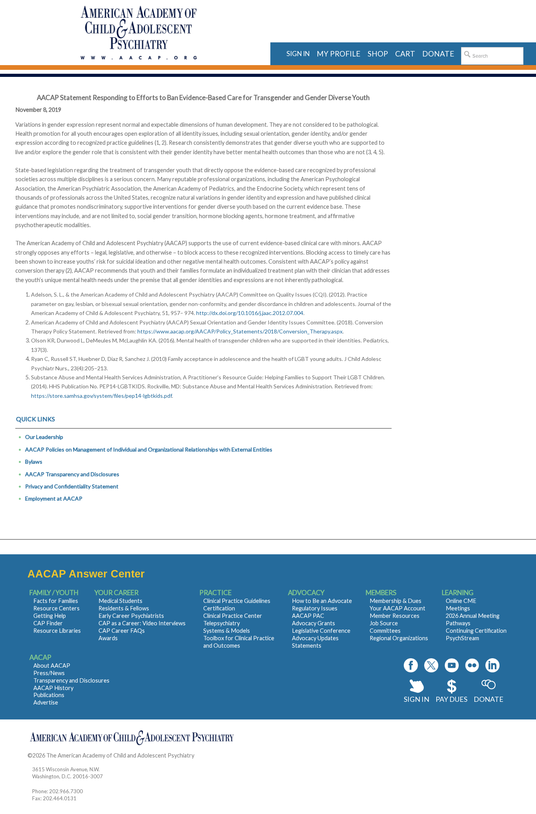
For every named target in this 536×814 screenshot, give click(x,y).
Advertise (45, 702)
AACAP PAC (308, 615)
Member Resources (394, 615)
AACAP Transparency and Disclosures (72, 474)
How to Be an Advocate (322, 600)
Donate (488, 699)
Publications (48, 695)
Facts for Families (55, 600)
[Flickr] (472, 665)
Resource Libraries (57, 630)
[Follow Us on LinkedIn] (492, 665)
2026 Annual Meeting (473, 615)
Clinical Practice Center (232, 615)
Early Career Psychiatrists (131, 615)
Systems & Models (226, 630)
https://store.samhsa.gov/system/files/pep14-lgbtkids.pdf (101, 395)
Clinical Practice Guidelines (236, 600)
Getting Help (49, 615)
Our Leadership (44, 436)
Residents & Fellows (123, 608)
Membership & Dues (395, 600)
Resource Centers (56, 608)
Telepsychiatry (221, 623)
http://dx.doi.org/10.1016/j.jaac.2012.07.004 (249, 313)
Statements (306, 645)
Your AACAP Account (397, 608)
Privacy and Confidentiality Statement (72, 486)
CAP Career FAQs (121, 630)
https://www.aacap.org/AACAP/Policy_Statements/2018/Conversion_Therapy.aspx (240, 331)
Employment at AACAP (53, 498)
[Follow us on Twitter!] (431, 665)
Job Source (384, 623)
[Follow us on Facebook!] (411, 665)
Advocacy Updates (315, 638)
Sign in (298, 53)
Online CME (461, 600)
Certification (219, 608)
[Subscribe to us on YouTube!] (452, 665)
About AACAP (51, 665)
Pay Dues (451, 699)
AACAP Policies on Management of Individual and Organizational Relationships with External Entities (148, 449)
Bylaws (33, 461)
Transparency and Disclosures (71, 680)
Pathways (458, 623)
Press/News (49, 673)
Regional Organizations (399, 638)
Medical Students (120, 600)
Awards (108, 638)
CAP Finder (48, 623)
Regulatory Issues (314, 608)
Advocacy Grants (313, 623)
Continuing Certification (476, 630)
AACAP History (53, 688)
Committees (385, 630)
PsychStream (462, 638)
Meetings (458, 608)
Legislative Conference (321, 630)
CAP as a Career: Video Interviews (142, 623)
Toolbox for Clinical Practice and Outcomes (238, 642)
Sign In (416, 699)
